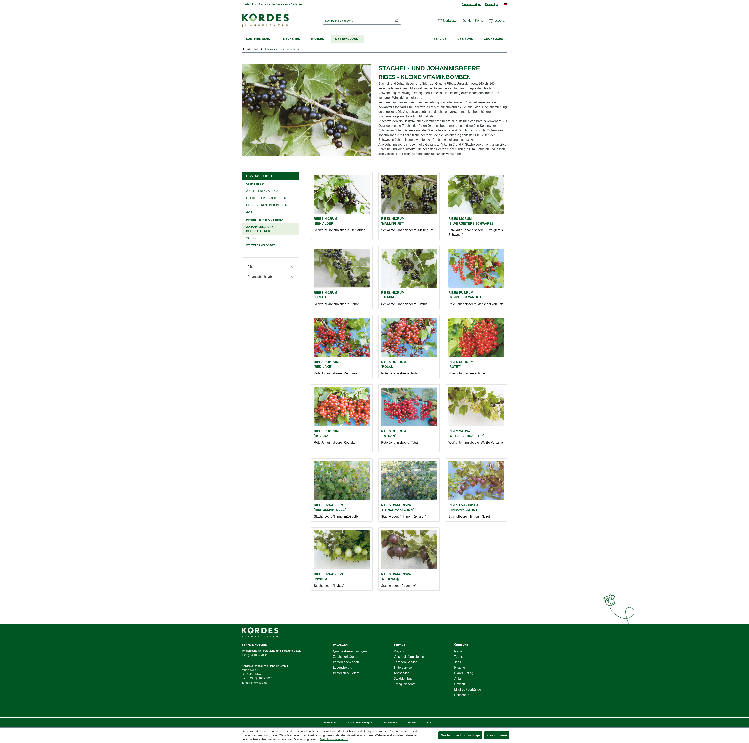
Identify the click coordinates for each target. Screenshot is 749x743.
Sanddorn (254, 238)
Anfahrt (459, 678)
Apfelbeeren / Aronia (262, 190)
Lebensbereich (343, 667)
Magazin (400, 651)
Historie (459, 667)
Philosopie (461, 695)
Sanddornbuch (404, 678)
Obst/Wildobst (259, 176)
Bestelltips (491, 4)
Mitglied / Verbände (467, 689)
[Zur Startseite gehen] (265, 20)
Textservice (401, 673)
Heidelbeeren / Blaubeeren (266, 205)
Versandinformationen (409, 656)
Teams (458, 656)
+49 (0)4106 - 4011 (255, 655)
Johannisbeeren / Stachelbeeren (259, 229)
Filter (251, 266)
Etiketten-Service (405, 662)
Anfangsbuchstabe (260, 276)
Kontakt (411, 722)
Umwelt (459, 684)
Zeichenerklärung (345, 656)
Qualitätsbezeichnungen (350, 651)
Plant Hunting (463, 673)
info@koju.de (259, 682)
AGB (428, 722)
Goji (249, 212)
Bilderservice (403, 667)
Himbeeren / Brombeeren (265, 219)
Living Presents (404, 684)
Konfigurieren (496, 735)
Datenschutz (389, 722)
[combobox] (357, 21)
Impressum (329, 722)
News (458, 651)
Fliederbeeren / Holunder (266, 198)
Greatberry (255, 183)
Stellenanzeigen (471, 4)
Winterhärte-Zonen (346, 662)
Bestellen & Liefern (346, 673)
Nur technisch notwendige (460, 735)
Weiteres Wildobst (260, 245)
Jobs (457, 662)
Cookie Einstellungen (359, 722)
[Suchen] (396, 21)
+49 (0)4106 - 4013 (260, 678)
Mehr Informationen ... (334, 739)
